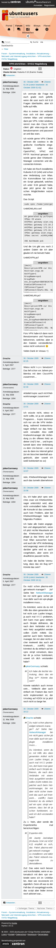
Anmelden (38, 5)
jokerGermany (10, 82)
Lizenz (4, 934)
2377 (13, 369)
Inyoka (14, 923)
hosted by (6, 2)
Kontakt (11, 934)
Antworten (10, 75)
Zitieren (47, 82)
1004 (13, 92)
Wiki (28, 25)
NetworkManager (44, 593)
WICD (39, 617)
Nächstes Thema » (45, 908)
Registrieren (49, 5)
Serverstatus (43, 934)
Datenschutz (21, 934)
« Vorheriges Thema (25, 908)
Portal (9, 25)
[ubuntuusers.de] (20, 16)
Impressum (32, 934)
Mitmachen (28, 32)
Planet (47, 25)
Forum (18, 25)
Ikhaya (37, 25)
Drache (6, 358)
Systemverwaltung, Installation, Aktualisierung (29, 54)
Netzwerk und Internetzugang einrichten (18, 56)
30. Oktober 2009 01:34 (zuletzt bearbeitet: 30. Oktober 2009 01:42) (35, 85)
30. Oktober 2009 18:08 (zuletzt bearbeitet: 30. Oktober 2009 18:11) (35, 577)
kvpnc (39, 367)
